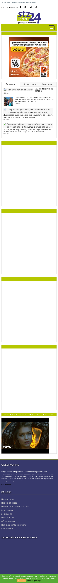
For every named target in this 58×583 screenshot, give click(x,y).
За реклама (6, 514)
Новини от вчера (9, 503)
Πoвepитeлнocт (8, 517)
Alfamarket (13, 7)
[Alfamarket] (29, 56)
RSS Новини (6, 484)
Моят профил (19, 3)
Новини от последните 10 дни (15, 506)
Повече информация (33, 581)
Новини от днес (8, 499)
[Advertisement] (29, 175)
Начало (6, 3)
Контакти (32, 3)
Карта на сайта (8, 528)
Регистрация (7, 510)
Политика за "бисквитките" (14, 525)
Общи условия (8, 521)
